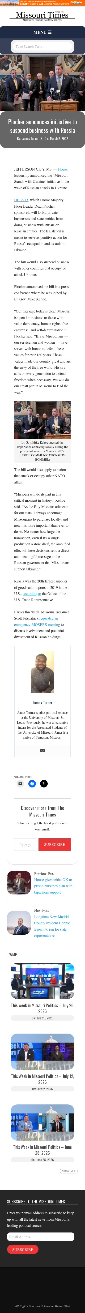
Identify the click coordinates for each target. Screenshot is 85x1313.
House (63, 169)
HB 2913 (21, 199)
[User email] (42, 750)
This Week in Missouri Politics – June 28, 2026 (42, 1150)
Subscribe (54, 844)
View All (69, 1171)
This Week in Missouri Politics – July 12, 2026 (42, 1079)
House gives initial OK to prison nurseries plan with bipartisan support (53, 885)
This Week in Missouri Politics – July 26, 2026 (42, 1008)
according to (32, 593)
